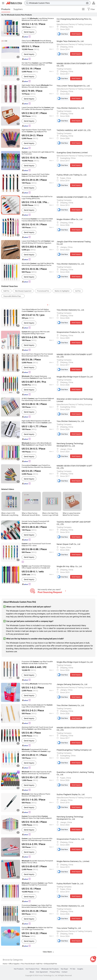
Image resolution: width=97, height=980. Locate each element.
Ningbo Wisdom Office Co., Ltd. (70, 219)
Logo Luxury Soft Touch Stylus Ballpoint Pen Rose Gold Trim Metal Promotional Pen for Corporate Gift (35, 175)
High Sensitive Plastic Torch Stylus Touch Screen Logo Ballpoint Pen (36, 131)
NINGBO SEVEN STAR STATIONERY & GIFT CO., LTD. (74, 64)
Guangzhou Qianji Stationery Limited (72, 152)
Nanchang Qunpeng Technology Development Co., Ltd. (70, 444)
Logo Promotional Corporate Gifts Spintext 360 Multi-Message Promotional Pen (37, 839)
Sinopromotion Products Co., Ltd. (70, 332)
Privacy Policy (55, 972)
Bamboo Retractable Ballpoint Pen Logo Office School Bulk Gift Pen (37, 706)
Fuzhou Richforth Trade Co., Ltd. (70, 883)
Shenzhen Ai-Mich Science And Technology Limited (75, 400)
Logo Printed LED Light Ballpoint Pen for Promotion (38, 153)
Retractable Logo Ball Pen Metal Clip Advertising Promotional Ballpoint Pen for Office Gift (38, 264)
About (32, 972)
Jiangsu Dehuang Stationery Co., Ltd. (72, 684)
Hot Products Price (32, 969)
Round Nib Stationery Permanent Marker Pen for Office (37, 862)
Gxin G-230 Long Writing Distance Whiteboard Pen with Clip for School (38, 19)
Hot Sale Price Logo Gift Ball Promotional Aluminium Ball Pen (37, 64)
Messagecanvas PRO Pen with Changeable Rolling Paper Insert (36, 333)
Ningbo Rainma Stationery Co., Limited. (73, 861)
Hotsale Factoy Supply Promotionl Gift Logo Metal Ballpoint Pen (35, 522)
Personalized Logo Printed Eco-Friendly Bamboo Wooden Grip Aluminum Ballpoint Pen (36, 466)
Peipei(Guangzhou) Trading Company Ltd (74, 750)
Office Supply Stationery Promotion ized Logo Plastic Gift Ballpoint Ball (36, 377)
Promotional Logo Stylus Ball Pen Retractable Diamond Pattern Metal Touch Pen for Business (37, 906)
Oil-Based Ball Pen (10, 291)
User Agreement (42, 972)
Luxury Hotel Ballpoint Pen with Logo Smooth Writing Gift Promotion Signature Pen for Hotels (38, 242)
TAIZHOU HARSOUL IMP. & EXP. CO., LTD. (74, 130)
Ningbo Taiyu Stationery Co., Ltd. (70, 41)
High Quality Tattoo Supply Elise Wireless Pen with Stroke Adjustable (37, 86)
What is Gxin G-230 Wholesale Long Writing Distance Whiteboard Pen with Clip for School (10, 514)
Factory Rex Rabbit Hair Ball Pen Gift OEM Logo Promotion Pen (37, 928)
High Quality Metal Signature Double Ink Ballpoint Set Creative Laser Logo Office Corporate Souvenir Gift (37, 422)
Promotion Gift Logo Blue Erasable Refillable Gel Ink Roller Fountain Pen (37, 662)
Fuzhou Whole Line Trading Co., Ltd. (72, 174)
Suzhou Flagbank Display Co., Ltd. (71, 794)
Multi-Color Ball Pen (79, 291)
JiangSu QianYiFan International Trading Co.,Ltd (74, 242)
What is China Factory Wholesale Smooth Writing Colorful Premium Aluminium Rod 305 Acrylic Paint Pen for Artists (31, 514)
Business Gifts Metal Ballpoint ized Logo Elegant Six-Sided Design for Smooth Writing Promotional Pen (37, 444)
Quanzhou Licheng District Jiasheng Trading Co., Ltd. (75, 773)
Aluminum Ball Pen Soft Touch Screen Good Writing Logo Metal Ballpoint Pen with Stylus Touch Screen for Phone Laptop (37, 728)
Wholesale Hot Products (50, 969)
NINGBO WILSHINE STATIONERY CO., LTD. (74, 197)
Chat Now (64, 34)
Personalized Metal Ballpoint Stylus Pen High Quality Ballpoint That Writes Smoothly (37, 817)
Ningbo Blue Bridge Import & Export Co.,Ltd (75, 376)
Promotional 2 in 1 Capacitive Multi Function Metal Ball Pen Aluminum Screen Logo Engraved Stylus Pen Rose (37, 220)
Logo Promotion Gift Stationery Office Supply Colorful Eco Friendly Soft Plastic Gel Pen (36, 567)
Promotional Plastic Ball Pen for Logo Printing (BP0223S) (37, 197)
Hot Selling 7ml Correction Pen (37, 684)
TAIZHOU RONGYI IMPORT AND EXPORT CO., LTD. (74, 523)
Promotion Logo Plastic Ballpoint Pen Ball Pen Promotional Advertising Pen (37, 884)
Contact (64, 972)
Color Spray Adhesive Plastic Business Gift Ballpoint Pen (36, 795)
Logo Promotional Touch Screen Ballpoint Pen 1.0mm (36, 544)
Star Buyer (64, 969)
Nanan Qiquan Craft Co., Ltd (68, 544)
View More (47, 951)
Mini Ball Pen (8, 296)
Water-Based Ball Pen (41, 291)
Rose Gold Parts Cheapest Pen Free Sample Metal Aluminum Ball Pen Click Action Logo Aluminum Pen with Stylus (37, 355)
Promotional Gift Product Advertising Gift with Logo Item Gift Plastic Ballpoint (36, 750)
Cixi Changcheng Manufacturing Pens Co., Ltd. (74, 20)
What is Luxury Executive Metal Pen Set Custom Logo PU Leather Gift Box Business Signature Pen (72, 514)
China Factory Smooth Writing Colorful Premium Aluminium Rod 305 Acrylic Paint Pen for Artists (38, 41)
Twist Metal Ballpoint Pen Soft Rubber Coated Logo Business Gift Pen (36, 310)
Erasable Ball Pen (60, 291)
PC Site (72, 969)
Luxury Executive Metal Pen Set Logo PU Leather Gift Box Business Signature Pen (38, 108)
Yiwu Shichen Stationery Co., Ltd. (70, 108)
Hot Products (19, 969)
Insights (80, 969)
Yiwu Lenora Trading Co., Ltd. (69, 928)
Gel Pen (25, 291)
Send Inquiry (29, 32)
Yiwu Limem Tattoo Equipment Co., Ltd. (73, 85)
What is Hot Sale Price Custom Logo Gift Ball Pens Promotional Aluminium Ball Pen (50, 514)
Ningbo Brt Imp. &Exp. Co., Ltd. (69, 566)
